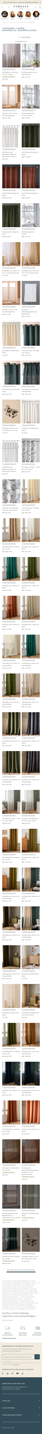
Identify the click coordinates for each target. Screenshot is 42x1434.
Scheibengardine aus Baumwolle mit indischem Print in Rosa (11, 1216)
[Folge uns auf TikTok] (22, 1373)
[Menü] (2, 7)
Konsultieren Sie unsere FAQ (13, 1387)
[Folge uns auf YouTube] (17, 1373)
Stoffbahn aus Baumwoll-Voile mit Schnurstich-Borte (9, 154)
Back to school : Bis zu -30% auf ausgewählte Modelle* (21, 2)
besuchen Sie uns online (11, 1389)
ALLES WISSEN (8, 1408)
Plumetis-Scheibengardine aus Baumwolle (29, 312)
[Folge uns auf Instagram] (7, 1373)
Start (3, 22)
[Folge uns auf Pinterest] (12, 1373)
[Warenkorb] (40, 7)
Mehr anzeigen (7, 1320)
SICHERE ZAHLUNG (23, 1334)
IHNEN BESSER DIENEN (12, 1415)
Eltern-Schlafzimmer (20, 22)
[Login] (35, 7)
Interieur (10, 22)
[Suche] (9, 7)
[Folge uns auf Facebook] (2, 1374)
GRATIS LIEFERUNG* (7, 1334)
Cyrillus (6, 1401)
